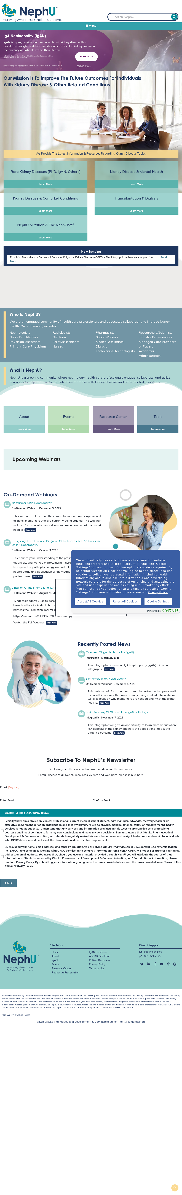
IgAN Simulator (98, 952)
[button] (91, 26)
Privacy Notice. (158, 592)
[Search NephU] (174, 17)
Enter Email (7, 800)
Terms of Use (96, 968)
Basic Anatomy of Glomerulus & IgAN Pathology (117, 712)
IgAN (55, 960)
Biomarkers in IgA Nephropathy (32, 503)
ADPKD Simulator (99, 956)
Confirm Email (102, 800)
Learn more (86, 56)
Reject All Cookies (125, 601)
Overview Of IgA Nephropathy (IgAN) (110, 652)
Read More (30, 530)
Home (55, 952)
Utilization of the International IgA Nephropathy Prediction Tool (52, 587)
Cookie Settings (158, 601)
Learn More (45, 184)
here (140, 775)
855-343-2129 (151, 956)
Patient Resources (99, 960)
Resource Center (61, 968)
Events (56, 964)
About (55, 956)
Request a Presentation (65, 972)
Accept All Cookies (90, 601)
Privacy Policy (97, 964)
